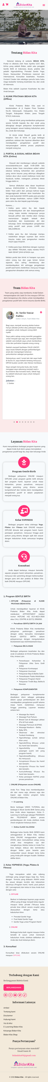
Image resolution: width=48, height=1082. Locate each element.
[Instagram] (10, 995)
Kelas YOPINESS (24, 520)
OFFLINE (16, 955)
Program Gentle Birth (24, 471)
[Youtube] (15, 995)
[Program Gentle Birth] (24, 462)
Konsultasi (24, 565)
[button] (44, 5)
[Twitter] (20, 995)
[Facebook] (5, 995)
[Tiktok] (25, 995)
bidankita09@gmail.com (24, 1055)
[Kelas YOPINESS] (24, 511)
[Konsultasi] (24, 556)
